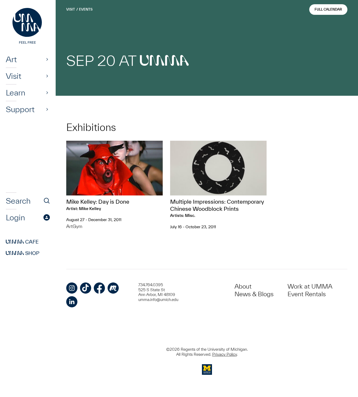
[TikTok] (85, 288)
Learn (15, 92)
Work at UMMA (310, 286)
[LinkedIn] (71, 301)
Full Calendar (328, 9)
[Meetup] (113, 288)
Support (20, 109)
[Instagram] (71, 288)
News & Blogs (254, 294)
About (243, 286)
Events (85, 9)
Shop (22, 253)
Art (11, 59)
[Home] (28, 26)
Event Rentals (307, 294)
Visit (13, 75)
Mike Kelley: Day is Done (97, 201)
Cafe (22, 242)
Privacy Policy (224, 354)
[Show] (47, 59)
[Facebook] (99, 288)
